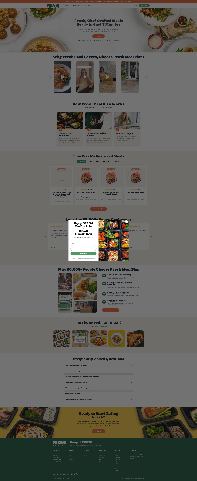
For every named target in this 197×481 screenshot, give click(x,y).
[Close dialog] (126, 221)
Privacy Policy (93, 258)
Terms (90, 258)
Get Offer (83, 254)
